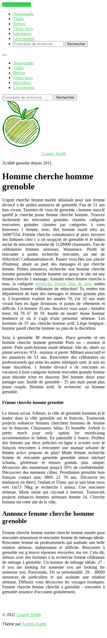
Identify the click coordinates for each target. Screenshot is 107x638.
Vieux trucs (23, 28)
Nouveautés (23, 14)
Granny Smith (28, 614)
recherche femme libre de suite (63, 283)
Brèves (19, 23)
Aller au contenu (16, 4)
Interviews (22, 33)
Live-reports (23, 38)
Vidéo (18, 18)
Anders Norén (34, 624)
